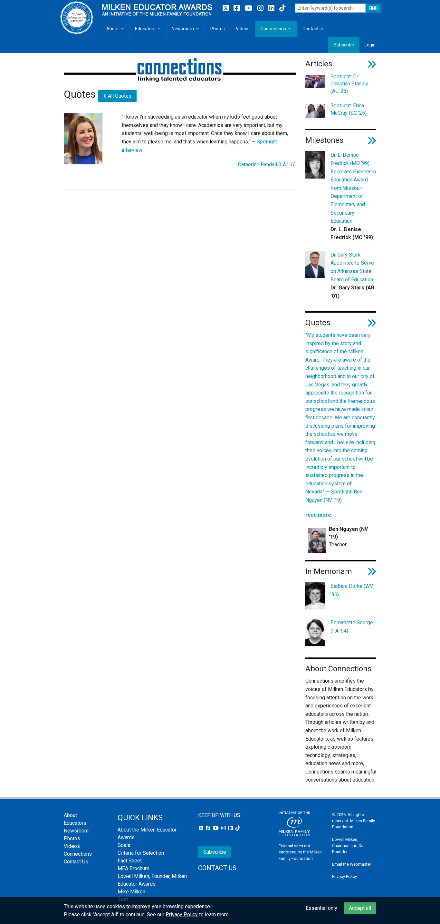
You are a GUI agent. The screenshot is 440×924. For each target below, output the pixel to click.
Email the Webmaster (351, 864)
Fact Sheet (130, 861)
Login (370, 44)
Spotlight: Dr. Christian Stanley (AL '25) (349, 83)
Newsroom (183, 28)
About (112, 28)
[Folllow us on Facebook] (237, 8)
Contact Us (313, 28)
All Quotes (119, 96)
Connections (273, 28)
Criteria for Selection (141, 853)
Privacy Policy (344, 876)
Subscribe (344, 44)
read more (318, 515)
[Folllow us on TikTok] (282, 8)
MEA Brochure (133, 868)
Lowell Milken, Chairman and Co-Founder (348, 845)
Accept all (360, 908)
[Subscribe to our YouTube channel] (249, 8)
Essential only (321, 908)
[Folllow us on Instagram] (261, 8)
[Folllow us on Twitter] (226, 8)
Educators (145, 28)
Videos (243, 28)
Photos (217, 28)
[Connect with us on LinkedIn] (272, 8)
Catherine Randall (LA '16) (267, 164)
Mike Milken (131, 892)
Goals (124, 845)
